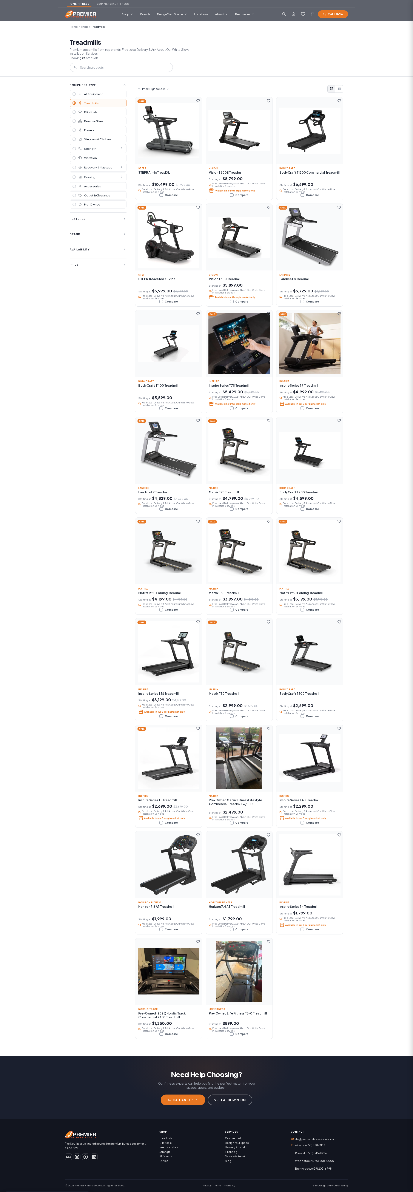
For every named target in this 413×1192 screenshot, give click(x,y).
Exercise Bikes (168, 1147)
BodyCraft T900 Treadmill (299, 492)
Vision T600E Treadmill (226, 172)
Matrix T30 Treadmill (224, 693)
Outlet (163, 1161)
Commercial (233, 1138)
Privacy (207, 1185)
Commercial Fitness (113, 3)
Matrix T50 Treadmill (224, 593)
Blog (228, 1161)
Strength (87, 149)
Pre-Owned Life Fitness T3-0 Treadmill (238, 1013)
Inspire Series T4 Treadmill (298, 906)
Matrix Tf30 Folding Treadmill (301, 593)
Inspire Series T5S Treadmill (158, 693)
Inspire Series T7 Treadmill (298, 385)
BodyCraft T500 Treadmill (299, 693)
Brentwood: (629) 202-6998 (313, 1168)
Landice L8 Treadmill (294, 279)
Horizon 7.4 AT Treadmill (227, 906)
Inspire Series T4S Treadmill (299, 800)
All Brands (165, 1156)
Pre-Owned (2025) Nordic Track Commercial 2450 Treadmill (162, 1015)
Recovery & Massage (95, 167)
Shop (127, 14)
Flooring (86, 177)
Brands (145, 14)
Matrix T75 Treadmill (224, 492)
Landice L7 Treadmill (153, 492)
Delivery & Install (235, 1147)
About (221, 14)
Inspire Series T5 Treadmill (157, 800)
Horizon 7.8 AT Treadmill (156, 906)
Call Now (333, 14)
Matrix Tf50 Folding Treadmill (160, 593)
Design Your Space (172, 14)
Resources (245, 14)
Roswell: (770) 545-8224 (311, 1153)
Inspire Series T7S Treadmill (229, 385)
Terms (217, 1185)
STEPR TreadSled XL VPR (156, 279)
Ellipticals (165, 1142)
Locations (201, 14)
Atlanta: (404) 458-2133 (310, 1145)
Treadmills (166, 1138)
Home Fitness (79, 3)
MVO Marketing (339, 1185)
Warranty (229, 1185)
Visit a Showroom (230, 1100)
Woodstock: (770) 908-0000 (314, 1161)
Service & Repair (235, 1156)
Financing (231, 1151)
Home (74, 26)
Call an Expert (183, 1100)
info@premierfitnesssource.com (313, 1139)
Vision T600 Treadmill (225, 279)
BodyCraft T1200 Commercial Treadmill (309, 172)
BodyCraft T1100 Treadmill (158, 385)
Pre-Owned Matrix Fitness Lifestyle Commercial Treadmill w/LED (235, 802)
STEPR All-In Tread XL (154, 172)
